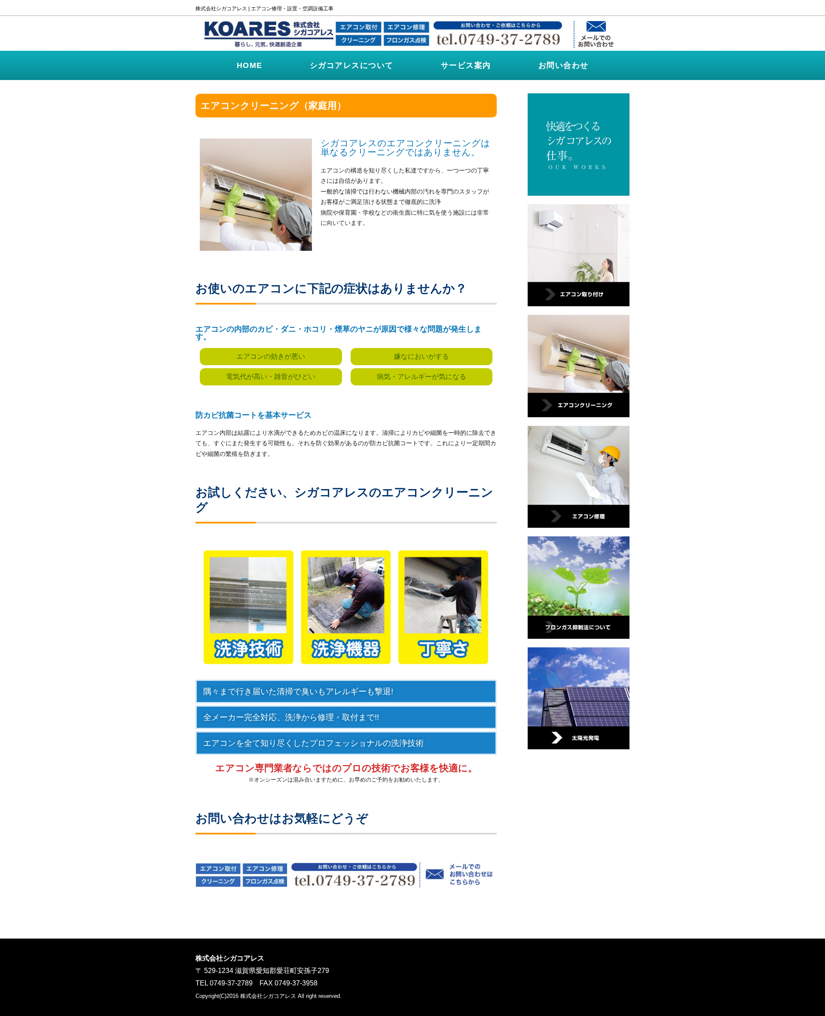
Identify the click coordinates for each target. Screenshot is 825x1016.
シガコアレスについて (352, 65)
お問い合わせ (563, 65)
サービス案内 (466, 65)
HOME (250, 65)
